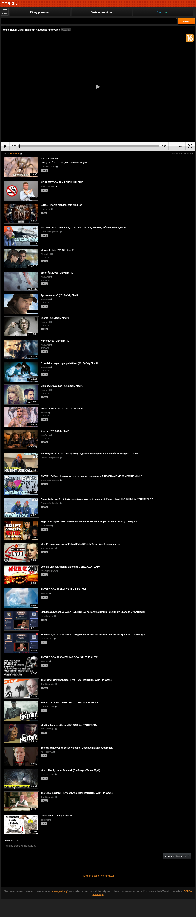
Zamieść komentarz (177, 855)
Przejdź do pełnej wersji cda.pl (98, 876)
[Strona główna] (9, 3)
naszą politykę (59, 891)
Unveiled (15, 153)
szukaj (186, 21)
